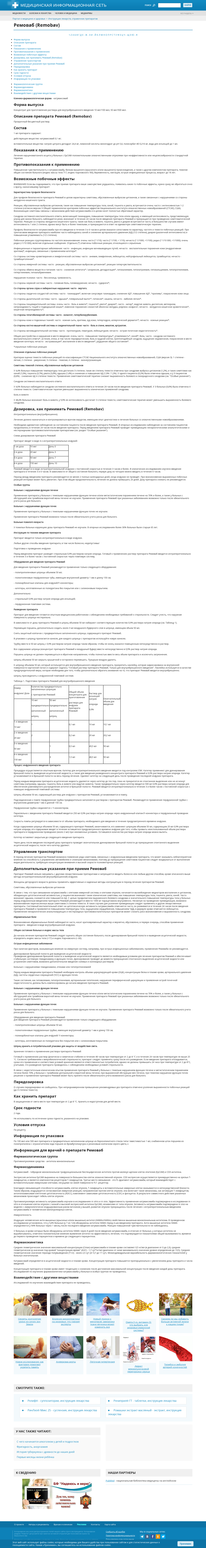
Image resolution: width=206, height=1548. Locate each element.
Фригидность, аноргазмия (32, 1446)
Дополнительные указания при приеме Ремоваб (39, 63)
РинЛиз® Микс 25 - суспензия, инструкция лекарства (62, 1410)
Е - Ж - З (86, 34)
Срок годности (21, 72)
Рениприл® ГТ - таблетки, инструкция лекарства (145, 1400)
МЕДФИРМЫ (86, 13)
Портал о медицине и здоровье (29, 18)
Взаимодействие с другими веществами (35, 93)
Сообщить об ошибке (115, 1531)
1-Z (70, 34)
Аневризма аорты (66, 1361)
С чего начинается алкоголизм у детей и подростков (48, 1441)
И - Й (93, 34)
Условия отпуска (22, 75)
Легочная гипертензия (102, 1361)
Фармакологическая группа (28, 84)
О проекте (19, 1524)
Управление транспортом (27, 60)
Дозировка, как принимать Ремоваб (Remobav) (38, 57)
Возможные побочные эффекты (30, 54)
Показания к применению (27, 48)
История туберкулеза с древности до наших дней (45, 1452)
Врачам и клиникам (63, 1524)
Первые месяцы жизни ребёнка (35, 1457)
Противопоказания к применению (32, 51)
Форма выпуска (22, 39)
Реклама (81, 1524)
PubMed (110, 1480)
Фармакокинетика (23, 90)
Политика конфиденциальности (120, 1535)
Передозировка (22, 66)
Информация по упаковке (27, 78)
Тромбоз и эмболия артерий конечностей (175, 1366)
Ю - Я (134, 34)
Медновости (19, 13)
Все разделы (186, 13)
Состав (17, 45)
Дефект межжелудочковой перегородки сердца (138, 1369)
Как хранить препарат (25, 69)
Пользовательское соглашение (120, 1539)
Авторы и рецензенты (39, 1524)
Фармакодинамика (23, 87)
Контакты (95, 1524)
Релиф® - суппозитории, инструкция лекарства (58, 1400)
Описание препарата (25, 42)
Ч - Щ (126, 34)
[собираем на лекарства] (57, 1497)
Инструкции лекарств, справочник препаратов (73, 18)
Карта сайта (110, 1524)
